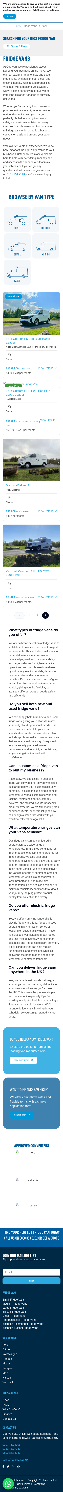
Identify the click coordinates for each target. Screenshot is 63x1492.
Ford (5, 1344)
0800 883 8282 (11, 1452)
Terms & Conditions (34, 1483)
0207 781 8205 (11, 1444)
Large (17, 281)
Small (17, 254)
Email (6, 1266)
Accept (10, 16)
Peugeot (8, 1368)
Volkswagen (10, 1354)
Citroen (7, 1349)
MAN (6, 1372)
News (6, 1400)
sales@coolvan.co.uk (15, 1459)
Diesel (17, 228)
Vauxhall (8, 1382)
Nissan (7, 1377)
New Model (13, 296)
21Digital (23, 1487)
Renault (7, 1358)
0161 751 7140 (16, 174)
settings (54, 10)
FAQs (6, 1404)
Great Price (13, 386)
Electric (45, 228)
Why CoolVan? (11, 1409)
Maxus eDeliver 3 (17, 485)
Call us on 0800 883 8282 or (31, 1238)
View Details (45, 368)
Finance (7, 1414)
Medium (46, 254)
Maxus (6, 1363)
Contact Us (9, 1418)
